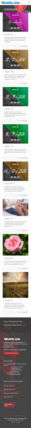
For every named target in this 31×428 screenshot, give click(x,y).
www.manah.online (14, 371)
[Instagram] (19, 422)
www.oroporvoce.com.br (17, 367)
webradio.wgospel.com (14, 374)
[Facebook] (14, 422)
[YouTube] (17, 422)
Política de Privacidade (11, 415)
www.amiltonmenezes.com (13, 373)
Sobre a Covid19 (21, 415)
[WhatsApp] (12, 422)
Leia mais (24, 46)
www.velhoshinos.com (16, 370)
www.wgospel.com (15, 368)
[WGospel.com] (10, 2)
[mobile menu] (28, 2)
